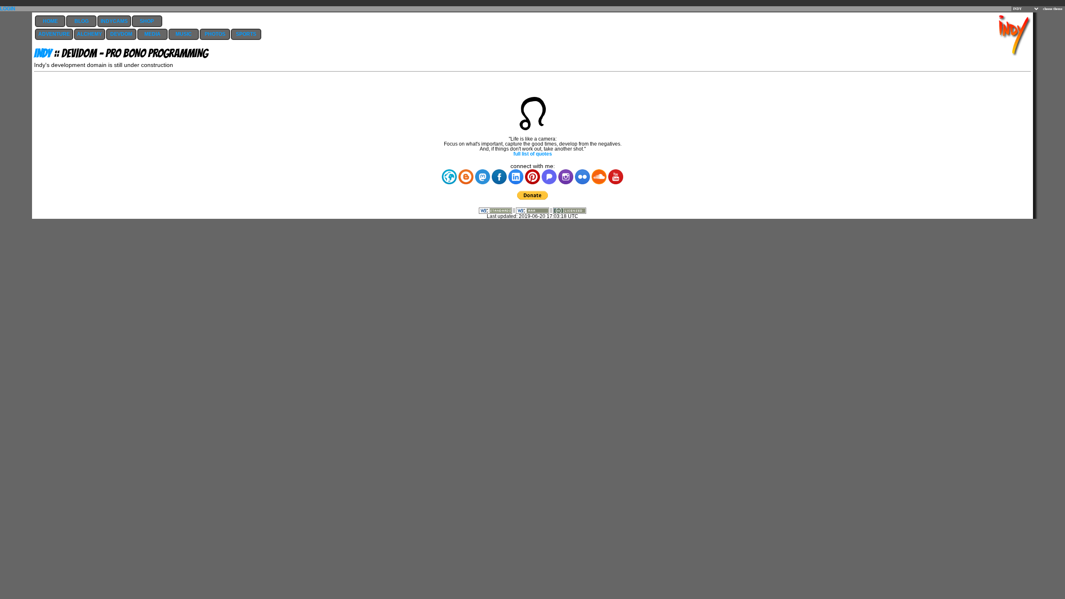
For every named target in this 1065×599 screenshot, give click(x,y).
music (184, 34)
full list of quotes (532, 153)
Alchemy (89, 34)
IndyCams (114, 21)
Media (152, 34)
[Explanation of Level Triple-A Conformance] (533, 210)
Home (50, 21)
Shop (147, 21)
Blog (81, 21)
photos (215, 34)
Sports (246, 34)
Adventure (54, 34)
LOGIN (7, 8)
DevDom (121, 34)
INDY (43, 53)
